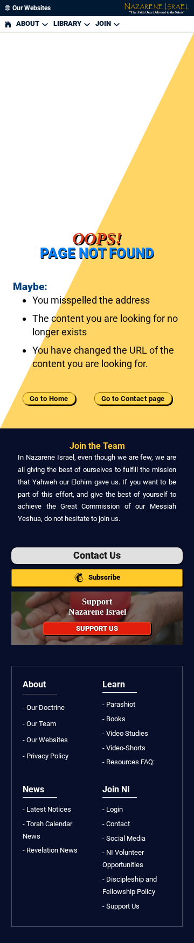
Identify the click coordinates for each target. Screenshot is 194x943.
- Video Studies (125, 733)
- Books (114, 719)
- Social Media (124, 838)
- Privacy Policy (45, 756)
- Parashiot (118, 704)
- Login (112, 809)
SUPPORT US (97, 628)
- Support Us (121, 906)
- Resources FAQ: (128, 762)
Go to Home (49, 399)
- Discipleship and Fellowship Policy (129, 885)
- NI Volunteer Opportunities (123, 858)
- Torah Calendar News (47, 830)
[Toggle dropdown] (44, 24)
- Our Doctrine (44, 707)
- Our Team (39, 724)
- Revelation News (50, 850)
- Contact (116, 824)
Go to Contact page (133, 399)
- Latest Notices (47, 809)
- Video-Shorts (124, 748)
